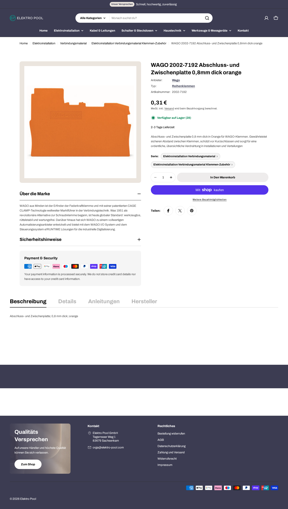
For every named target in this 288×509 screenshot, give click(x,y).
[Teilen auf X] (180, 210)
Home (24, 43)
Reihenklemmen (183, 86)
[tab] (28, 303)
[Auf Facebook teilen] (168, 210)
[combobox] (144, 18)
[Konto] (266, 18)
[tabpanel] (144, 333)
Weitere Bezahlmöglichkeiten (210, 199)
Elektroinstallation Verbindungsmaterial (189, 156)
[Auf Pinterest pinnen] (192, 210)
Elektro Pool (28, 498)
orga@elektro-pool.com (108, 447)
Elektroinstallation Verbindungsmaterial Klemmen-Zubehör (128, 43)
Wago (176, 80)
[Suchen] (207, 18)
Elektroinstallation (44, 43)
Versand (169, 108)
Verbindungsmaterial (73, 43)
